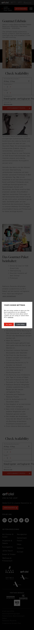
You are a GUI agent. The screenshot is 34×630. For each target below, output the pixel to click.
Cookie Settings (20, 324)
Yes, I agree (9, 324)
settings (10, 317)
